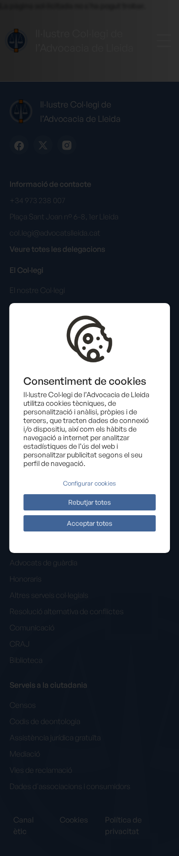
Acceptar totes (89, 523)
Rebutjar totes (89, 502)
